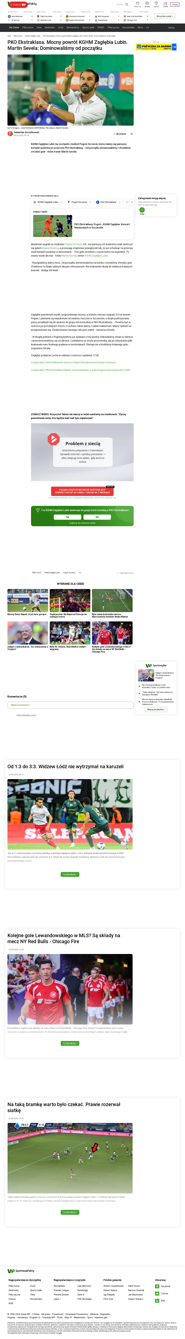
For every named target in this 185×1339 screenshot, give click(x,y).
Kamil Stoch (134, 1286)
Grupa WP (25, 1314)
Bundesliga (82, 1290)
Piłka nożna (27, 27)
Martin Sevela (69, 255)
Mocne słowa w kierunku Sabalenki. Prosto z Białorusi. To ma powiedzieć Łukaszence (158, 701)
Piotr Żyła (108, 1299)
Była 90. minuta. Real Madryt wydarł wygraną (68, 647)
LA (147, 27)
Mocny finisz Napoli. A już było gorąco (26, 614)
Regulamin (105, 1314)
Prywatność (58, 1314)
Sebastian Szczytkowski (26, 132)
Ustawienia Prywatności (76, 1314)
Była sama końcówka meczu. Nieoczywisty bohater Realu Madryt (110, 615)
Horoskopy (22, 1317)
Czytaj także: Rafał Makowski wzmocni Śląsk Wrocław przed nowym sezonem (73, 362)
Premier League (61, 1290)
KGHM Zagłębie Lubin (33, 36)
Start (9, 36)
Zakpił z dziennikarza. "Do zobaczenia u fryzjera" (27, 647)
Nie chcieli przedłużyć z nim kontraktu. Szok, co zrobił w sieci (156, 686)
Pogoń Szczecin (69, 573)
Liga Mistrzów (84, 1286)
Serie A (80, 1294)
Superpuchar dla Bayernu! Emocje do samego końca (68, 615)
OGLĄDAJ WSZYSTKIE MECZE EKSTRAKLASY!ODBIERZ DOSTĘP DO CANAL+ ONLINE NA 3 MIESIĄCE (82, 491)
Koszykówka (128, 27)
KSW (11, 1303)
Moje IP (68, 1317)
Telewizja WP (48, 1317)
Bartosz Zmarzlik (136, 1290)
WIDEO (101, 27)
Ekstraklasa (59, 1286)
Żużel (60, 27)
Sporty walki (88, 27)
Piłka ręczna (113, 27)
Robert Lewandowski (113, 1286)
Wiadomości (79, 1317)
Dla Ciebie (14, 27)
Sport (90, 1317)
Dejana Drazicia (50, 248)
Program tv (35, 1317)
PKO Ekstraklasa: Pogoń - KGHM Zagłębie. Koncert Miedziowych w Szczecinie (102, 226)
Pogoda (11, 1317)
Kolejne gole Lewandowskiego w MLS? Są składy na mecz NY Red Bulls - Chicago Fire (111, 649)
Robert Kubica (110, 1290)
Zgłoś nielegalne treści (26, 715)
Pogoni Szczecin (73, 244)
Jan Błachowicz (135, 1294)
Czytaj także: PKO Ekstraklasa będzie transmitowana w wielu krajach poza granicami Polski (80, 370)
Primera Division (61, 1294)
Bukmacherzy (72, 27)
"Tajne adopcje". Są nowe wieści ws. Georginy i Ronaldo (157, 693)
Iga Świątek (109, 1294)
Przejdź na (17, 5)
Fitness (12, 1299)
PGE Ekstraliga (84, 1299)
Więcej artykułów (155, 709)
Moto (140, 27)
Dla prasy (45, 1314)
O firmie (35, 1314)
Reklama (94, 1314)
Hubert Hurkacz (135, 1299)
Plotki (60, 1317)
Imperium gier (101, 1317)
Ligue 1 (57, 1299)
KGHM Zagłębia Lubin (96, 255)
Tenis (39, 27)
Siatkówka (50, 27)
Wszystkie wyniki (164, 16)
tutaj (60, 1333)
